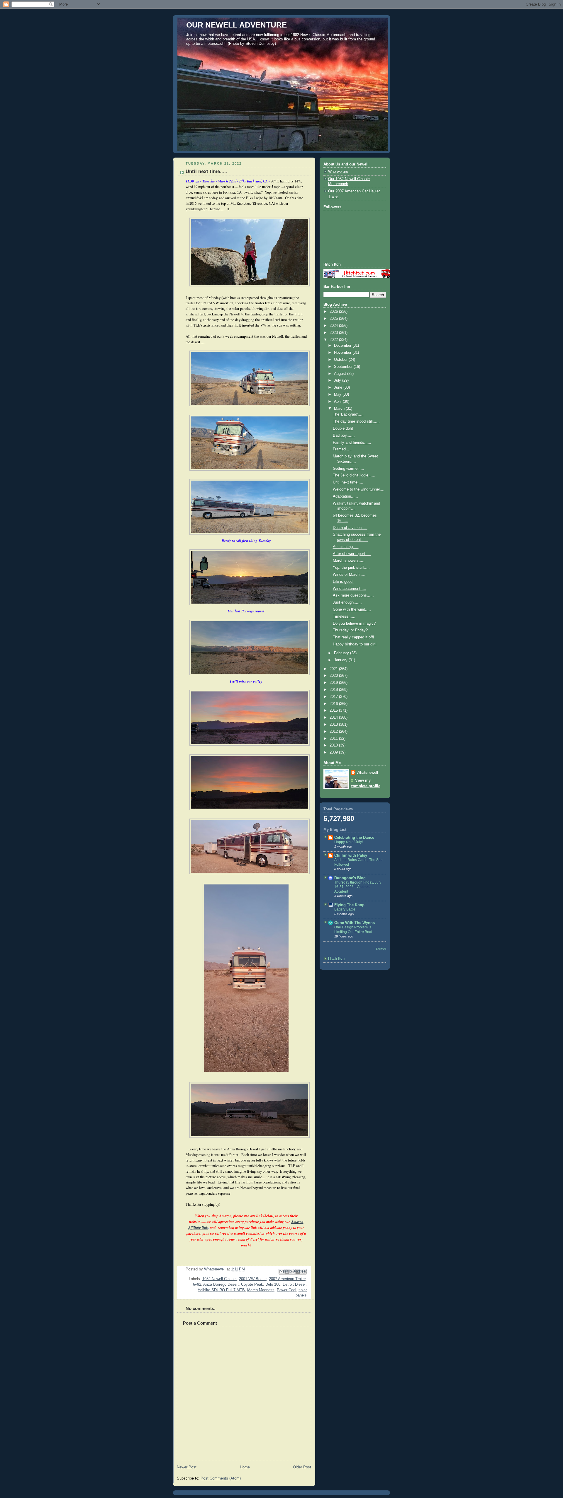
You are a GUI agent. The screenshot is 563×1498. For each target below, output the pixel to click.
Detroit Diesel (294, 1284)
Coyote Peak (252, 1284)
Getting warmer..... (348, 469)
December (343, 346)
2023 (334, 333)
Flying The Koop (349, 905)
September (344, 367)
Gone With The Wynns (354, 923)
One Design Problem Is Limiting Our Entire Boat (353, 929)
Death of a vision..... (350, 528)
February (342, 653)
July (338, 380)
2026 (334, 312)
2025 (334, 319)
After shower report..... (352, 554)
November (343, 353)
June (338, 387)
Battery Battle (344, 909)
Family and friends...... (352, 442)
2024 (334, 326)
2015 (334, 710)
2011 (334, 739)
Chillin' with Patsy (350, 855)
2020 (334, 676)
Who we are (338, 172)
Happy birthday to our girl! (355, 644)
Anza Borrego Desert (221, 1284)
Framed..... (342, 449)
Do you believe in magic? (354, 623)
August (340, 374)
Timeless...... (344, 616)
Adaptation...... (345, 496)
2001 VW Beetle (253, 1279)
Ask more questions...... (353, 595)
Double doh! (343, 428)
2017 (334, 697)
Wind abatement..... (349, 589)
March (340, 408)
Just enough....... (347, 602)
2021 (334, 669)
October (341, 360)
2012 (334, 732)
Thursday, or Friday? (350, 630)
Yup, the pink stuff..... (351, 568)
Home (245, 1467)
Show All (381, 948)
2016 (334, 704)
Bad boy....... (344, 435)
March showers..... (348, 560)
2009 (334, 752)
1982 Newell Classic (219, 1279)
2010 (334, 745)
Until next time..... (348, 482)
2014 (334, 717)
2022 (334, 340)
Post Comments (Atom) (221, 1478)
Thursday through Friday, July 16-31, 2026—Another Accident (357, 887)
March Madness (260, 1290)
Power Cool (286, 1290)
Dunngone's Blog (350, 878)
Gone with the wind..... (352, 609)
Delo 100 (272, 1284)
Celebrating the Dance (354, 838)
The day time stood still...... (356, 421)
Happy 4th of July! (348, 842)
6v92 (197, 1284)
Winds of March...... (350, 575)
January (341, 660)
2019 (334, 683)
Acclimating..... (346, 547)
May (338, 394)
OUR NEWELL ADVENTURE (236, 25)
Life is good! (343, 582)
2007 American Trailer (287, 1279)
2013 (334, 724)
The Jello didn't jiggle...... (354, 475)
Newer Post (186, 1467)
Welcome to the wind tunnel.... (358, 489)
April (338, 401)
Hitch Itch (336, 958)
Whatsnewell (367, 773)
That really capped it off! (353, 637)
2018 (334, 690)
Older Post (302, 1467)
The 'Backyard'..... (348, 414)
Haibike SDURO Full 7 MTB (221, 1290)
